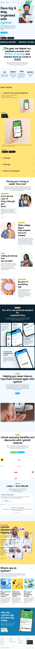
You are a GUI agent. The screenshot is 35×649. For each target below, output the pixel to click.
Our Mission (22, 2)
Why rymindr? (7, 2)
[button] (17, 412)
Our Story (19, 2)
